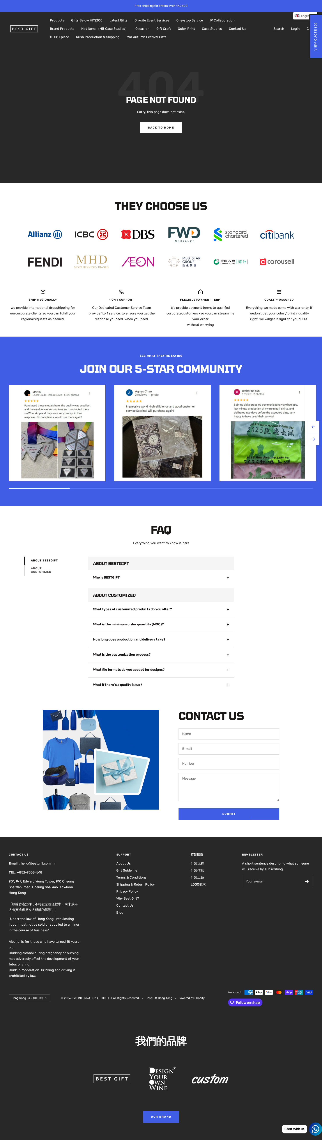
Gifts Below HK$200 (87, 20)
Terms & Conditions (131, 877)
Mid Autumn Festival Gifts (146, 37)
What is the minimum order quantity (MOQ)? (128, 624)
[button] (305, 15)
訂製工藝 (197, 877)
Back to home (161, 127)
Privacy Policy (127, 891)
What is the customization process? (122, 654)
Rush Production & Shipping (98, 37)
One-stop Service (189, 20)
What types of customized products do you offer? (132, 609)
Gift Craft (163, 29)
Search (279, 29)
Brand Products (62, 29)
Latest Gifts (118, 20)
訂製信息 (197, 870)
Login (295, 29)
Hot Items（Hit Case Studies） (104, 29)
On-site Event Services (151, 20)
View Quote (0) (315, 36)
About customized (41, 570)
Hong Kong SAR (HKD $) (27, 998)
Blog (119, 912)
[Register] (307, 881)
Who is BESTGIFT (106, 577)
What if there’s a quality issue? (117, 685)
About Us (123, 863)
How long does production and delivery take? (129, 639)
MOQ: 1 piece (59, 37)
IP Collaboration (222, 20)
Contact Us (237, 29)
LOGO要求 (198, 884)
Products (57, 20)
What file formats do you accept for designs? (129, 670)
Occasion (142, 29)
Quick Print (186, 29)
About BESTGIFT (44, 560)
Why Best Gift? (127, 898)
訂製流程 (197, 863)
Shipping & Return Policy (135, 884)
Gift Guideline (126, 870)
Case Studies (212, 29)
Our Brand (161, 1116)
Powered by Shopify (192, 998)
